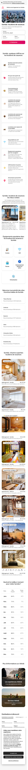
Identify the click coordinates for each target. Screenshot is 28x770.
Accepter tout (13, 753)
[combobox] (13, 33)
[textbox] (7, 38)
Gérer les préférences (13, 760)
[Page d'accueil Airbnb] (3, 7)
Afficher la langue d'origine (18, 3)
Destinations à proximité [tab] (7, 717)
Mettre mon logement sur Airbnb (15, 7)
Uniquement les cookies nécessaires (13, 757)
